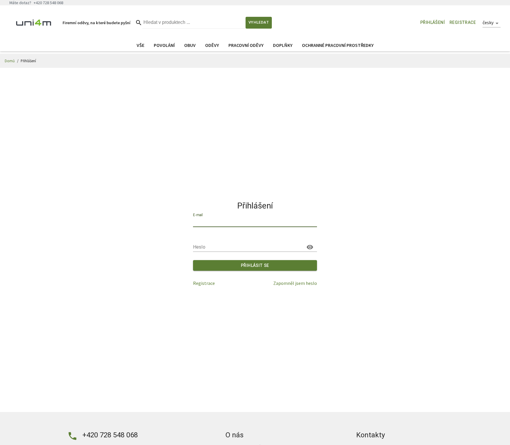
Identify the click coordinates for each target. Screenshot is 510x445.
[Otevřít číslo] (72, 436)
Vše (140, 45)
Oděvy (212, 45)
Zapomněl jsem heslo (295, 283)
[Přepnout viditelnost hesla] (310, 247)
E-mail (198, 215)
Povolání (164, 45)
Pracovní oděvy (246, 45)
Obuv (190, 45)
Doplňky (282, 45)
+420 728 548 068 (110, 435)
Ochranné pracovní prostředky (338, 45)
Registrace (204, 283)
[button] (492, 23)
